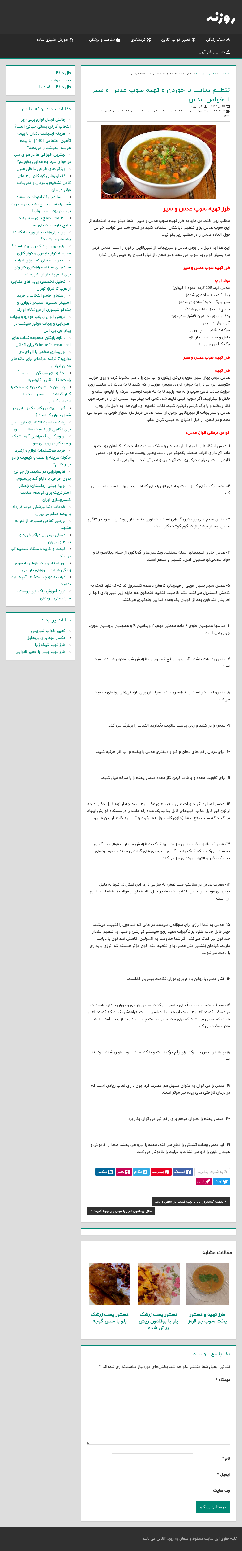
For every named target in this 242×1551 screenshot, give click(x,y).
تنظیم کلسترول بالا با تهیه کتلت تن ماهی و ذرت (189, 1202)
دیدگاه (223, 1380)
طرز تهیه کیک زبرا (50, 645)
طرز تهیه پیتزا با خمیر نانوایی (40, 652)
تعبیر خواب (61, 80)
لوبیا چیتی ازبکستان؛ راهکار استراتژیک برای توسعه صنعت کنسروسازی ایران (45, 493)
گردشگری (138, 39)
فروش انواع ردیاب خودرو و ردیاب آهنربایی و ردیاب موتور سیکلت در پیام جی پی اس (40, 324)
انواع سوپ (174, 111)
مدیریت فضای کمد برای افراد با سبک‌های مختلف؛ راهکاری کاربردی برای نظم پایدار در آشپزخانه (42, 268)
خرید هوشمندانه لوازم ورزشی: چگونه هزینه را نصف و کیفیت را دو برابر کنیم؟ (41, 458)
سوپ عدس (144, 111)
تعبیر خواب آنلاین (175, 39)
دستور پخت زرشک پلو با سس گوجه (110, 1318)
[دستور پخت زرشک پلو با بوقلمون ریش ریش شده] (159, 1304)
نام (226, 1459)
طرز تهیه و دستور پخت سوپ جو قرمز (207, 1318)
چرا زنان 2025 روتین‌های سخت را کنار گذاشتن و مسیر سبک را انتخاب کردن (41, 394)
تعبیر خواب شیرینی (48, 631)
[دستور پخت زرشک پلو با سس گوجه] (110, 1304)
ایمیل (223, 1474)
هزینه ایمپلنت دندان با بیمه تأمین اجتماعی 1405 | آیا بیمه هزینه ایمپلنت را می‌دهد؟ (44, 141)
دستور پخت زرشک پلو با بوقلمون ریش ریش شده (158, 1321)
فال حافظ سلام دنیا (55, 87)
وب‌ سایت (221, 1490)
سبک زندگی (215, 39)
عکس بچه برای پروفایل (46, 638)
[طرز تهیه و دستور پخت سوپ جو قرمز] (207, 1304)
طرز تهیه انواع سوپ (126, 111)
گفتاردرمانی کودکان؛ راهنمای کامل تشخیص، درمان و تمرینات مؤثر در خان (44, 183)
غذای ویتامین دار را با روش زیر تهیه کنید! (123, 1211)
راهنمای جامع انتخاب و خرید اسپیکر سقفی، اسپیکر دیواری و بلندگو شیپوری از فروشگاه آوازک (44, 303)
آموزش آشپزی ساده (52, 39)
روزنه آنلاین (224, 73)
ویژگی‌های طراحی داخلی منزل (41, 169)
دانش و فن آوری (212, 52)
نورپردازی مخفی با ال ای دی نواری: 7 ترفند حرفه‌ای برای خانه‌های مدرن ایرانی (41, 359)
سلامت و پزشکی (102, 39)
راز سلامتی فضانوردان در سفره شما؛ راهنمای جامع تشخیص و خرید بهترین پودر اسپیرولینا (41, 204)
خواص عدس (160, 111)
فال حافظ (63, 73)
